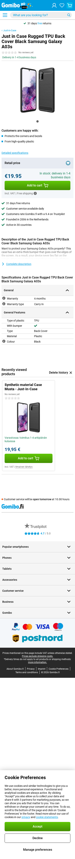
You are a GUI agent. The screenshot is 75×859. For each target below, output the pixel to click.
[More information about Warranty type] (3, 303)
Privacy (31, 669)
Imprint (41, 669)
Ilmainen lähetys (23, 466)
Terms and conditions (26, 672)
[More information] (35, 193)
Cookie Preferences (58, 669)
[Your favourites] (62, 5)
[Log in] (54, 5)
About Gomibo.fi (15, 669)
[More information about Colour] (3, 341)
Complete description (18, 264)
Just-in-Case (9, 30)
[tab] (37, 121)
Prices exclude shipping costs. (37, 656)
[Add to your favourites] (68, 163)
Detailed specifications (15, 152)
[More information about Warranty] (3, 298)
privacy (26, 817)
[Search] (69, 15)
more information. (37, 662)
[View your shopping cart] (69, 5)
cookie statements (47, 817)
